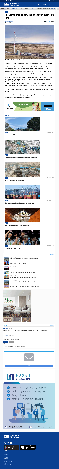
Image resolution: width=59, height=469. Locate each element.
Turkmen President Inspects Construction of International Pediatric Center (23, 281)
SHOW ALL (52, 254)
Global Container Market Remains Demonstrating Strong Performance (19, 203)
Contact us (6, 457)
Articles (44, 4)
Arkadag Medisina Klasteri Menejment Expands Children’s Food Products (23, 277)
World (6, 11)
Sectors (50, 4)
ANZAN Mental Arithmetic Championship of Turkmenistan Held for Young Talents (24, 286)
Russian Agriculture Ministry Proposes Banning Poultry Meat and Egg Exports (21, 157)
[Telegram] (49, 21)
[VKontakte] (48, 21)
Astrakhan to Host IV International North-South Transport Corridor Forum (23, 268)
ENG (46, 0)
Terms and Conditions (8, 454)
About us (5, 452)
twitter (5, 442)
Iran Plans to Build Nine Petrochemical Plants (14, 180)
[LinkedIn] (46, 21)
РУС (53, 0)
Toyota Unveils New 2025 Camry (11, 135)
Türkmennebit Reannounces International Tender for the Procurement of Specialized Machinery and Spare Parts (24, 337)
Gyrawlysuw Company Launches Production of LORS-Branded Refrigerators (23, 272)
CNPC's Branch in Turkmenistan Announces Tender (13, 344)
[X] (45, 21)
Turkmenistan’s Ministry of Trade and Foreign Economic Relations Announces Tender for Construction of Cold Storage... (26, 330)
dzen (10, 442)
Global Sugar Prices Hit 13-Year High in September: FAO (17, 226)
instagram (7, 442)
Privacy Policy (6, 455)
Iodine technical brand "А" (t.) (35, 8)
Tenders (5, 325)
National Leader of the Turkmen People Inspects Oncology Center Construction (24, 258)
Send (29, 365)
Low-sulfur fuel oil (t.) (15, 8)
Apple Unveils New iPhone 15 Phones (12, 248)
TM (49, 0)
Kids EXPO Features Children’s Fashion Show (18, 263)
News (5, 254)
